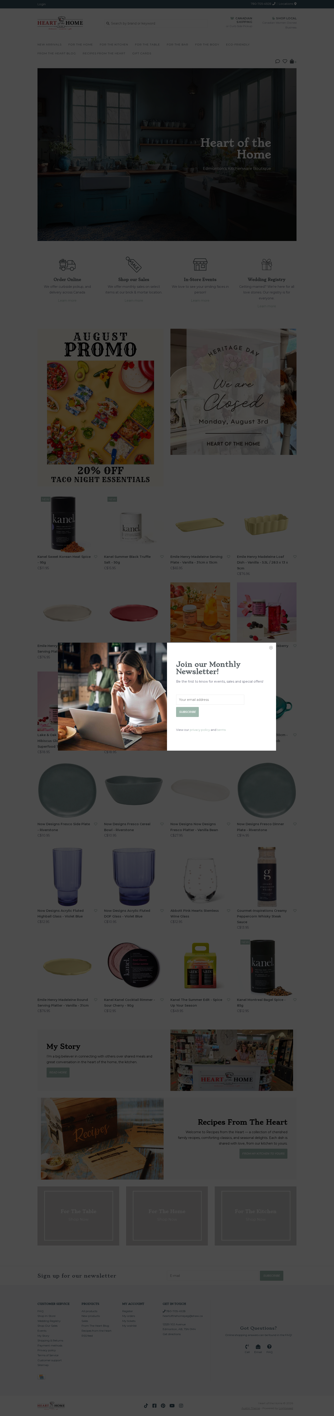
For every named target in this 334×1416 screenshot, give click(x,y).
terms (221, 730)
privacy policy (200, 730)
